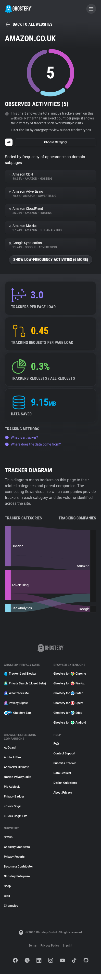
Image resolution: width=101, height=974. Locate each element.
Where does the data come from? (36, 444)
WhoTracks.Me (19, 693)
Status (8, 837)
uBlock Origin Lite (15, 816)
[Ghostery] (18, 9)
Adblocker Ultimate (16, 767)
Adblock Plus (12, 757)
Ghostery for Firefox (69, 683)
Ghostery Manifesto (17, 847)
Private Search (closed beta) (27, 683)
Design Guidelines (65, 783)
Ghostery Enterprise (17, 876)
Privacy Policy (49, 945)
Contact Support (64, 753)
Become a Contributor (18, 866)
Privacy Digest (18, 703)
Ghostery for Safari (68, 693)
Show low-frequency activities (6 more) (50, 259)
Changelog (11, 905)
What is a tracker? (24, 437)
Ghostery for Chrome (69, 673)
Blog (7, 896)
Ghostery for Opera (68, 703)
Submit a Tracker (64, 763)
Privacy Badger (14, 796)
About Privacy (62, 792)
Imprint (67, 945)
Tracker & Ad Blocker (22, 673)
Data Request (62, 773)
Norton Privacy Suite (17, 777)
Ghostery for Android (69, 722)
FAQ (56, 743)
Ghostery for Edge (67, 713)
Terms (33, 945)
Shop (7, 886)
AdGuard (10, 747)
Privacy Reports (14, 856)
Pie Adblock (12, 786)
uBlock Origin (13, 806)
